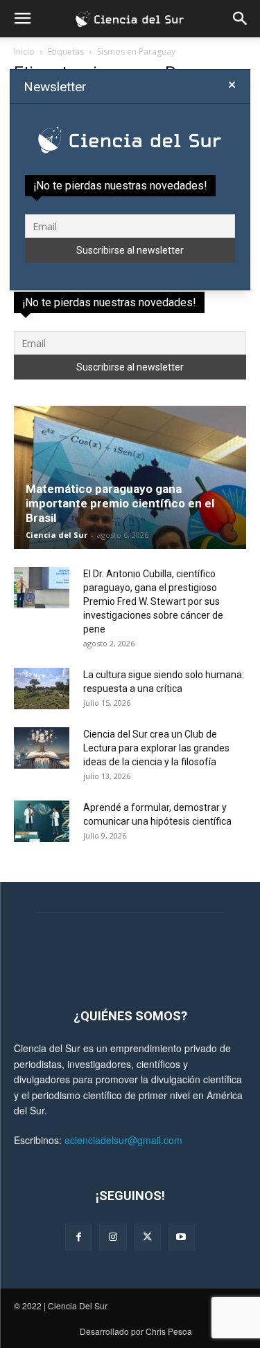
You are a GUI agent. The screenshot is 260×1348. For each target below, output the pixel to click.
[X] (147, 1237)
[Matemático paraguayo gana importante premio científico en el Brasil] (130, 477)
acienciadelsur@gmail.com (123, 1140)
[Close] (232, 85)
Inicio (24, 51)
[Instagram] (112, 1237)
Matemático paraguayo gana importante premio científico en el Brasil (120, 503)
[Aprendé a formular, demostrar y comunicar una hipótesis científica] (41, 821)
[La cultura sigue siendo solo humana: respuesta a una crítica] (41, 688)
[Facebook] (78, 1237)
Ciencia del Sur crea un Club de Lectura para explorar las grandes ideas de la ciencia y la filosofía (156, 748)
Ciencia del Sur (56, 535)
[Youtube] (181, 1237)
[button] (22, 18)
